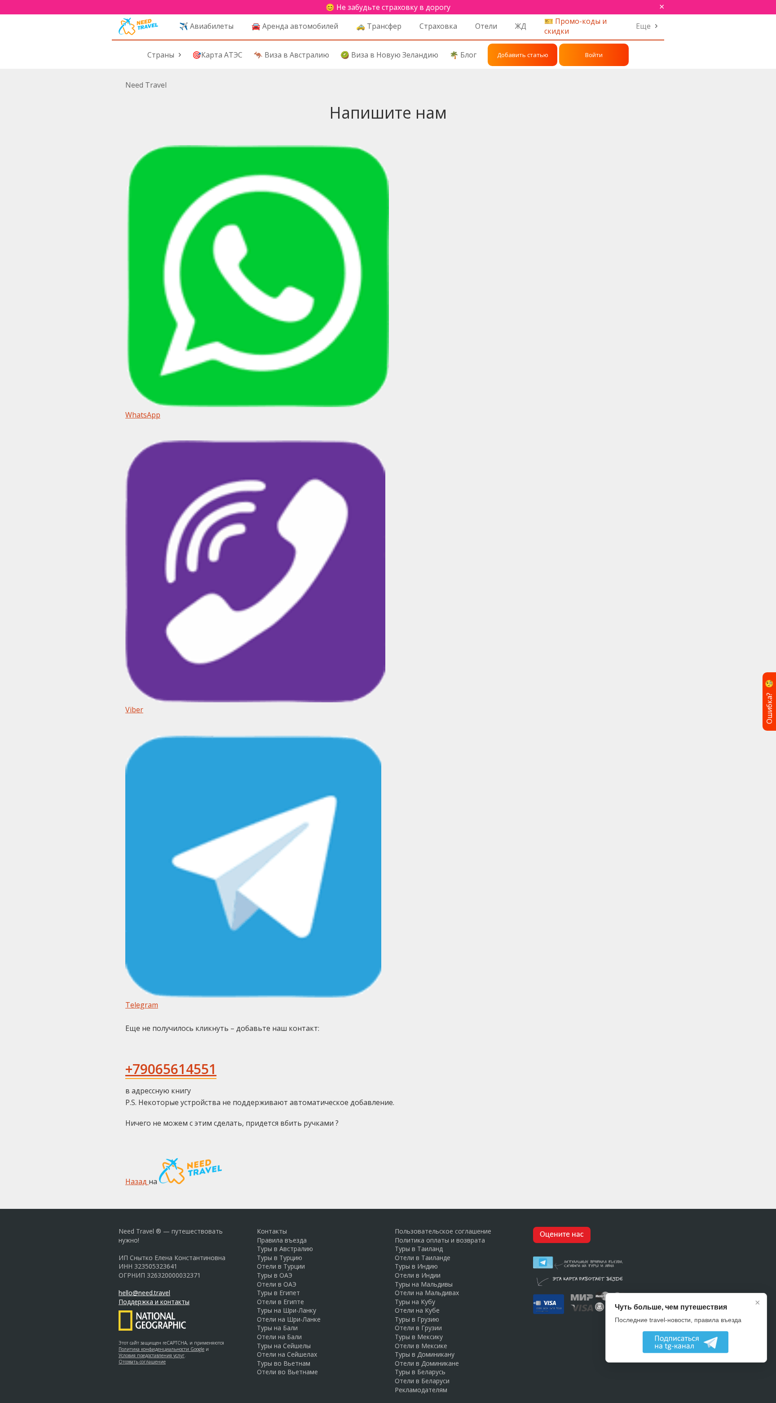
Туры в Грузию (417, 1319)
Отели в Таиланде (422, 1257)
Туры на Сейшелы (284, 1345)
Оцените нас (562, 1234)
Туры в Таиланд (419, 1248)
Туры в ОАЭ (274, 1275)
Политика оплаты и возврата (440, 1240)
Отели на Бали (279, 1336)
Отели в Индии (418, 1275)
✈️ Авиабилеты (206, 26)
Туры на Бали (277, 1327)
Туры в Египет (278, 1292)
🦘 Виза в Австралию (291, 55)
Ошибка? (769, 701)
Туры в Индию (416, 1266)
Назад (137, 1181)
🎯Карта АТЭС (217, 55)
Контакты (272, 1231)
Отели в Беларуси (422, 1380)
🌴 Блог (463, 55)
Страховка (438, 26)
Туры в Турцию (279, 1257)
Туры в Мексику (419, 1336)
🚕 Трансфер (378, 26)
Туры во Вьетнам (283, 1363)
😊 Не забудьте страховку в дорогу (388, 7)
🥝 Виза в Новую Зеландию (389, 55)
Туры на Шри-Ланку (286, 1310)
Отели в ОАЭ (276, 1284)
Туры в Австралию (285, 1248)
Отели (486, 26)
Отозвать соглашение (142, 1362)
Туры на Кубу (415, 1301)
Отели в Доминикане (427, 1363)
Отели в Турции (281, 1266)
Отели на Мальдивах (427, 1292)
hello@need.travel (144, 1292)
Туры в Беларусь (420, 1371)
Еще (643, 26)
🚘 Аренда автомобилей (294, 26)
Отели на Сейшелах (287, 1354)
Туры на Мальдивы (424, 1284)
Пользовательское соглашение (443, 1231)
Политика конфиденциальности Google (161, 1349)
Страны (160, 55)
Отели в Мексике (421, 1345)
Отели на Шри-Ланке (289, 1319)
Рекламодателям (421, 1389)
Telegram (141, 1005)
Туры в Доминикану (424, 1354)
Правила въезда (282, 1240)
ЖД (520, 26)
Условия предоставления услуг (152, 1355)
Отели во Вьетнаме (287, 1371)
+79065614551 (170, 1069)
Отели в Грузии (418, 1327)
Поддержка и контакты (154, 1301)
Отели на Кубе (417, 1310)
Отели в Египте (280, 1301)
